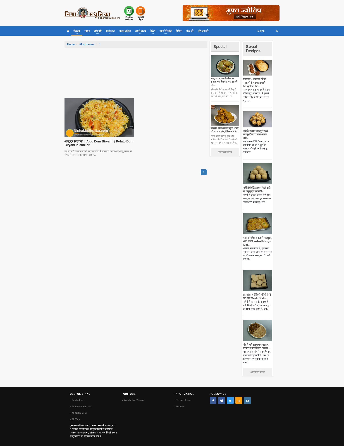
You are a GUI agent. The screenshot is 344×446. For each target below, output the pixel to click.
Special (219, 46)
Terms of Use (183, 400)
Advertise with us (81, 406)
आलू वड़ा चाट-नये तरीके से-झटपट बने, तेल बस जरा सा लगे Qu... (224, 81)
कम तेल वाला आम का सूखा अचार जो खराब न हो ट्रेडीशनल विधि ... (225, 129)
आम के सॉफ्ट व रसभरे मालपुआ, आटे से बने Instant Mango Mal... (257, 241)
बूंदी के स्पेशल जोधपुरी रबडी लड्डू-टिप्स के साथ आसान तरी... (255, 134)
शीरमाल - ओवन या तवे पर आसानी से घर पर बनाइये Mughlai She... (254, 82)
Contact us (77, 400)
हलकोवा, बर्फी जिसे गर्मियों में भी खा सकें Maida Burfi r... (257, 296)
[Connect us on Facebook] (213, 400)
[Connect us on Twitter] (230, 400)
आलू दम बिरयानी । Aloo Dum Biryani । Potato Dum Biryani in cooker (98, 143)
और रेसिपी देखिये (225, 152)
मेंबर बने (190, 31)
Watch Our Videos (134, 400)
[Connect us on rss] (238, 400)
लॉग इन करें (203, 31)
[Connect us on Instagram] (247, 400)
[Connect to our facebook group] (221, 400)
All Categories (79, 413)
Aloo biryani (86, 44)
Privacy (180, 406)
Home (71, 44)
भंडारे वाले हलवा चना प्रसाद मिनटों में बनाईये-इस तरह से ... (256, 346)
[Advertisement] (136, 74)
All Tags (75, 419)
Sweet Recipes (253, 48)
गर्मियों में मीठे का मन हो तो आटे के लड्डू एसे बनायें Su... (256, 189)
